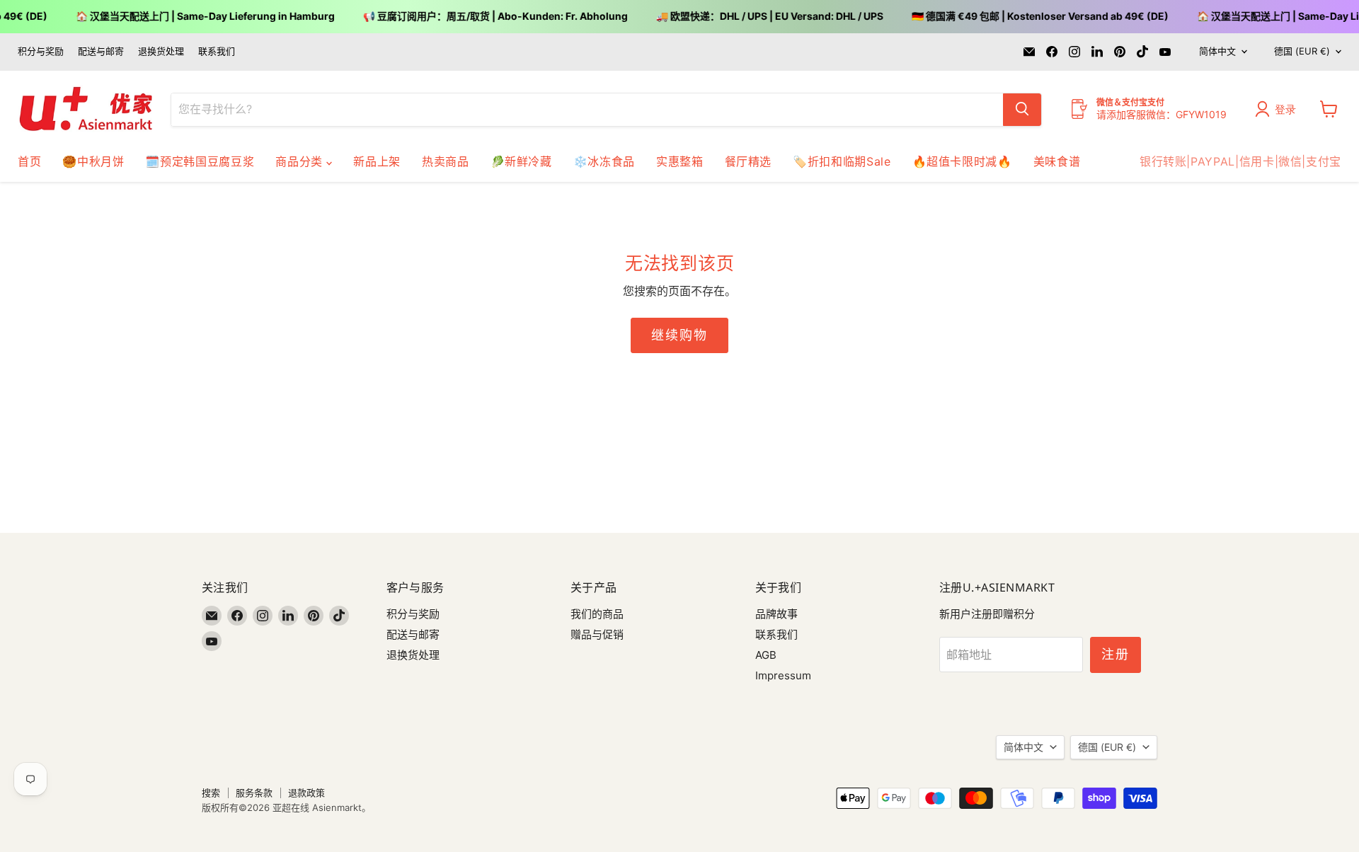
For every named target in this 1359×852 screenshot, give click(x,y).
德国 (1302, 51)
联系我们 (216, 51)
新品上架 (377, 161)
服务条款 (254, 792)
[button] (1279, 108)
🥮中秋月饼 (93, 161)
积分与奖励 (41, 51)
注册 (1115, 654)
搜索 (211, 792)
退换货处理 (161, 51)
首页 (29, 161)
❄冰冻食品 (604, 161)
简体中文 (1217, 51)
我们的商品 (597, 614)
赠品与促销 (597, 634)
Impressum (783, 675)
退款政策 (306, 792)
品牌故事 (776, 614)
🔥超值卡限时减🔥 (962, 161)
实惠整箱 (680, 161)
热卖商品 (445, 161)
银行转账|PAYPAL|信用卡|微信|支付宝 (1240, 161)
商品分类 (300, 161)
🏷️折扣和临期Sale (841, 161)
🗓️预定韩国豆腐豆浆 (199, 161)
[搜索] (1022, 109)
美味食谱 (1057, 161)
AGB (765, 655)
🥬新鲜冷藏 (521, 161)
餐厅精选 (748, 161)
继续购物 (679, 335)
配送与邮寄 (101, 51)
